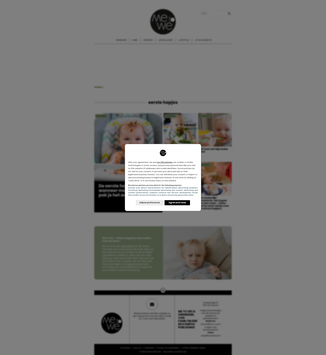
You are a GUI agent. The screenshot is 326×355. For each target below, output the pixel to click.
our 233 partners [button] (164, 162)
